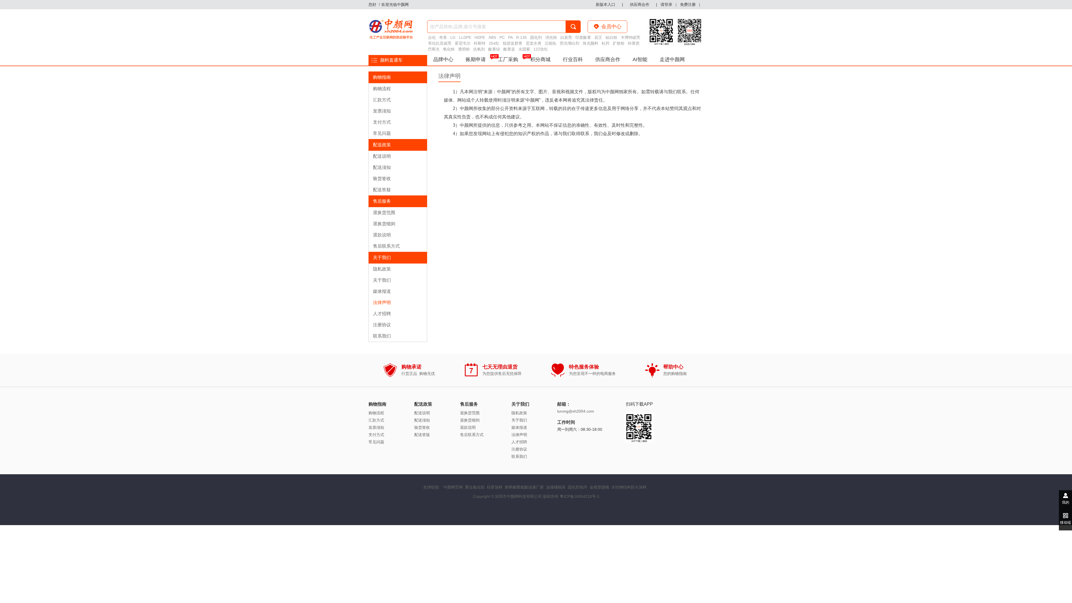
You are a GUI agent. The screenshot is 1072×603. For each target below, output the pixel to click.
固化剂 (536, 37)
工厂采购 (508, 59)
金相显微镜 (599, 487)
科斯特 (479, 43)
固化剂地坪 (577, 487)
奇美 (443, 37)
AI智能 (640, 59)
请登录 (666, 4)
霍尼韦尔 (462, 43)
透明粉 (464, 49)
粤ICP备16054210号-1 (579, 496)
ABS (492, 37)
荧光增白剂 (569, 43)
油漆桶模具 (556, 487)
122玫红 (540, 49)
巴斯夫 (434, 49)
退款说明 (382, 235)
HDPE (480, 37)
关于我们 (382, 280)
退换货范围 (384, 212)
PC (502, 37)
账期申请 (476, 59)
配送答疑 (382, 189)
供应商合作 (607, 59)
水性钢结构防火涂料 (629, 487)
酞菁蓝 (509, 49)
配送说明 (382, 156)
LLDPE (465, 37)
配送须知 (382, 167)
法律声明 (382, 302)
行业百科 (573, 59)
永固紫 (524, 49)
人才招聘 (382, 313)
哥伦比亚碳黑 (439, 43)
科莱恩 (634, 43)
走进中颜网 (672, 59)
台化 (432, 37)
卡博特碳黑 (630, 37)
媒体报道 (382, 291)
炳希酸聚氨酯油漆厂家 (524, 487)
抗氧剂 (479, 49)
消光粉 (551, 37)
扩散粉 (618, 43)
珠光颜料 (590, 43)
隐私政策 (382, 269)
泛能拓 (550, 43)
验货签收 (382, 178)
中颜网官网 (453, 487)
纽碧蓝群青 (512, 43)
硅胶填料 (494, 487)
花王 (598, 37)
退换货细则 (384, 223)
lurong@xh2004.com (575, 411)
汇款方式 (382, 99)
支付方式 (382, 122)
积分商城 (540, 59)
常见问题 (382, 133)
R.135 (521, 37)
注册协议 (382, 324)
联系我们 (382, 336)
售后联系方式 (386, 246)
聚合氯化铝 (475, 487)
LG (453, 37)
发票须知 (382, 111)
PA (510, 37)
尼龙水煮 (533, 43)
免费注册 (688, 4)
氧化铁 (449, 49)
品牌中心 (443, 59)
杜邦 (605, 43)
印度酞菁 (583, 37)
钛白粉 (611, 37)
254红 (494, 43)
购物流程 (382, 88)
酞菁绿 (494, 49)
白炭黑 (566, 37)
